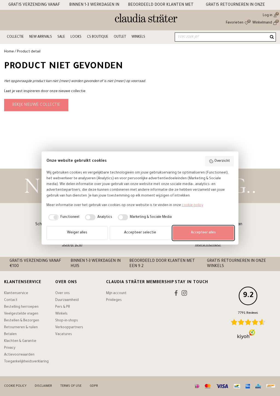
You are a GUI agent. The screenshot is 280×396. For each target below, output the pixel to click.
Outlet (120, 37)
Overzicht (222, 161)
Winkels (138, 37)
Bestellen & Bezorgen (21, 321)
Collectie (15, 37)
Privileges (114, 300)
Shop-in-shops (66, 321)
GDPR (94, 386)
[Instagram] (184, 294)
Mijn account (116, 293)
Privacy (9, 348)
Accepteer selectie (140, 233)
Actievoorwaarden (19, 355)
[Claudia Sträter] (146, 19)
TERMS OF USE (70, 386)
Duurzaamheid (67, 300)
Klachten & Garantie (20, 341)
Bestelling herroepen (21, 307)
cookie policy (192, 205)
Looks (76, 37)
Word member (208, 245)
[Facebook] (176, 294)
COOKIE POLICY (15, 386)
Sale (61, 37)
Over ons (62, 293)
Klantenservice (16, 293)
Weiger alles (77, 233)
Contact (11, 300)
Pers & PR (62, 307)
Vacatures (63, 334)
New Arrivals (40, 37)
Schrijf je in (72, 245)
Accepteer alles (203, 233)
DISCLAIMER (43, 386)
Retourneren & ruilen (21, 328)
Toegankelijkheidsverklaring (26, 362)
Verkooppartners (69, 328)
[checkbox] (63, 217)
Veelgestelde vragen (21, 314)
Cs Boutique (97, 37)
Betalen (10, 334)
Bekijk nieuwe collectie (36, 105)
